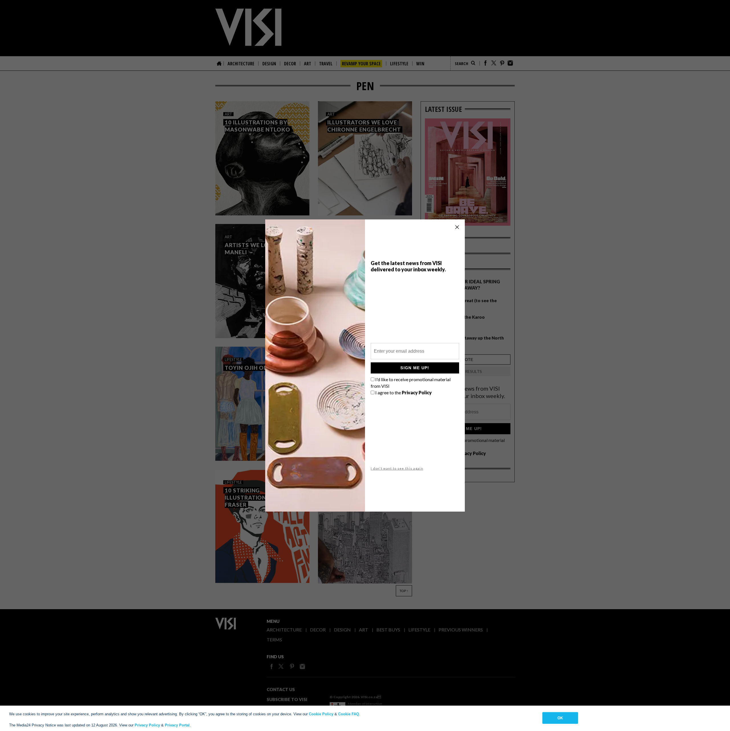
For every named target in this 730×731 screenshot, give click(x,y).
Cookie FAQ (348, 714)
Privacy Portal (177, 725)
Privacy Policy (147, 725)
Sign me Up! (414, 368)
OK (560, 718)
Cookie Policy (321, 714)
